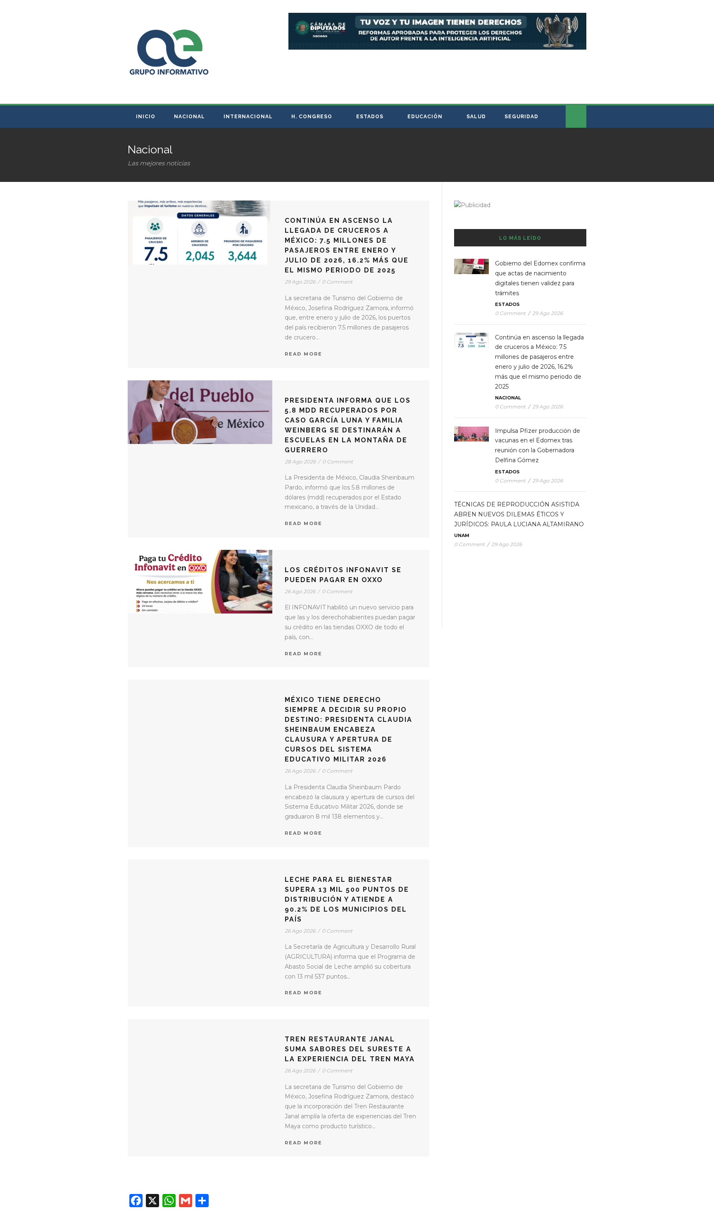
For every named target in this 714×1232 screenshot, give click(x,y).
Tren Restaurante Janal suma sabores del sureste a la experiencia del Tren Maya (350, 1049)
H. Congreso (311, 116)
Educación (425, 116)
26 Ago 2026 (300, 591)
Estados (369, 116)
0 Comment (337, 282)
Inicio (145, 116)
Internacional (248, 116)
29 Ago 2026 (300, 282)
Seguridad (521, 116)
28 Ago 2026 (300, 461)
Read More (303, 354)
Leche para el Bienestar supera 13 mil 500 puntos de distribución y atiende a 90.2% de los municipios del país (347, 899)
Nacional (189, 116)
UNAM (461, 535)
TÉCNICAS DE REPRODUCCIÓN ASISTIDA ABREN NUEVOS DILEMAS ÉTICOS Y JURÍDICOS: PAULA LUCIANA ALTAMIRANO (519, 514)
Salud (476, 116)
